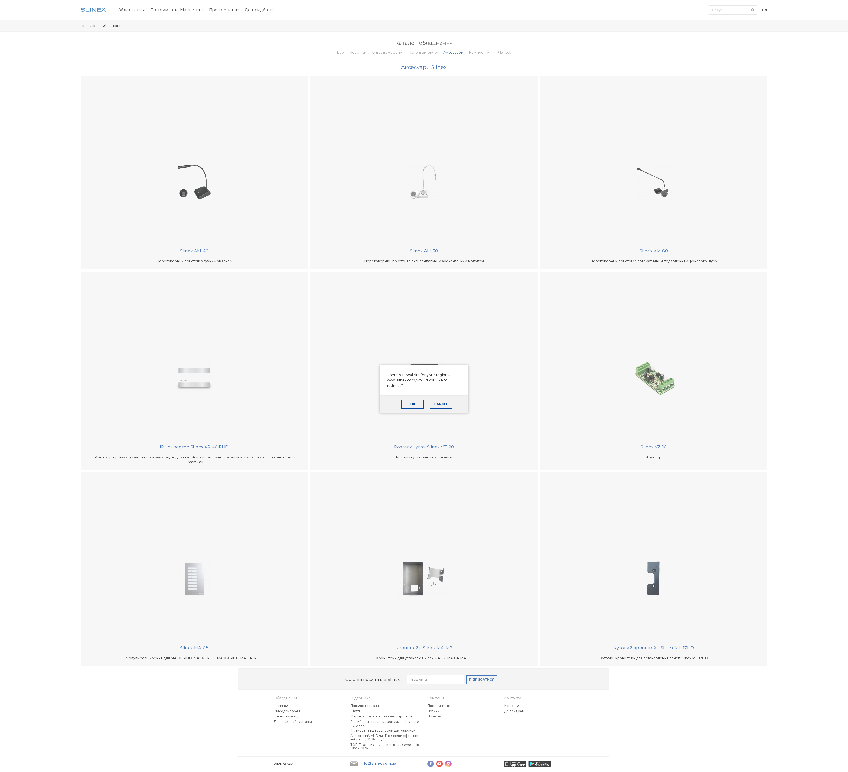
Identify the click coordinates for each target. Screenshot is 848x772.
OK (412, 404)
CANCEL (441, 404)
